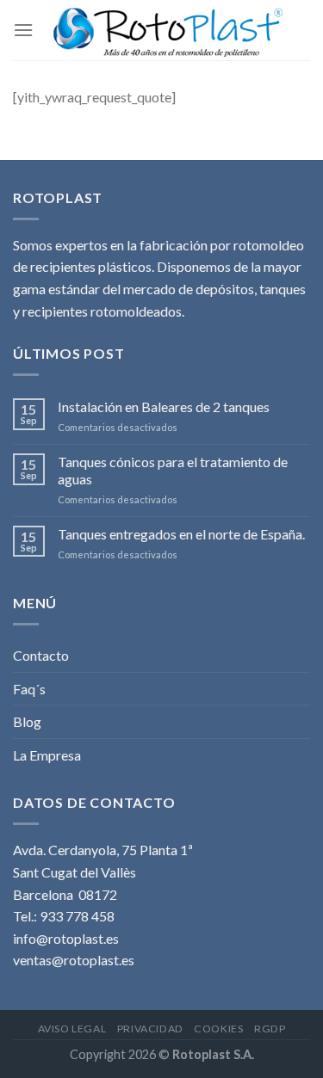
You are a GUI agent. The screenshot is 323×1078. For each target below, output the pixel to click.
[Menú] (23, 30)
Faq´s (29, 689)
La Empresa (47, 755)
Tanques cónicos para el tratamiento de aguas (173, 469)
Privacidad (150, 1028)
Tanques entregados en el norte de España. (181, 534)
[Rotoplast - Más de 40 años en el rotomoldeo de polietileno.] (168, 30)
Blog (27, 721)
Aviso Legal (72, 1028)
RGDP (269, 1028)
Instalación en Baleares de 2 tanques (164, 406)
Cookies (218, 1028)
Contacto (41, 655)
